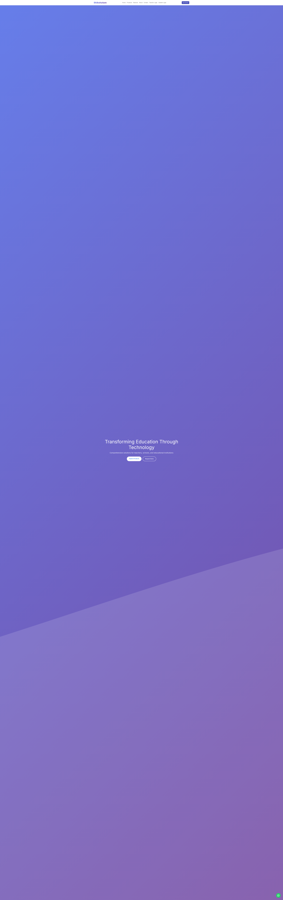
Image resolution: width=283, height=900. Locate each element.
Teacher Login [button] (153, 2)
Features (135, 2)
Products (129, 2)
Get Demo (185, 2)
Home (124, 2)
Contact (146, 2)
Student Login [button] (162, 2)
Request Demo (149, 459)
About (141, 2)
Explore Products (134, 458)
